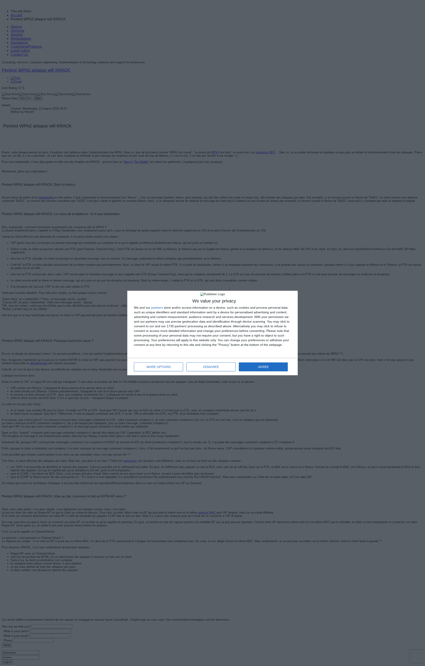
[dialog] (212, 333)
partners (157, 307)
